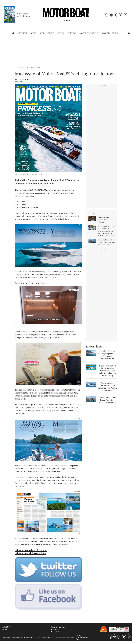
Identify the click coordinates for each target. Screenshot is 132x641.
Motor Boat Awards (89, 33)
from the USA (22, 204)
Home (20, 67)
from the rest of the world (27, 207)
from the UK (21, 201)
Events (60, 33)
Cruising (71, 33)
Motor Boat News (33, 67)
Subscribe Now (24, 14)
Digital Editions (24, 16)
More (115, 33)
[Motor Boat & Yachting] (66, 15)
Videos (50, 33)
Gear (41, 33)
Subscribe (22, 33)
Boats (33, 33)
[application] (48, 305)
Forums (106, 33)
